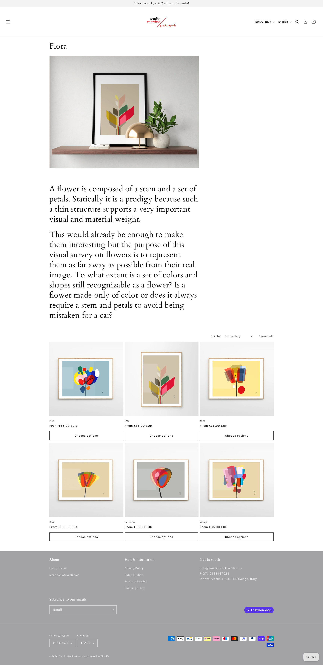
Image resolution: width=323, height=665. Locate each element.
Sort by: (216, 336)
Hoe (52, 420)
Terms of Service (136, 581)
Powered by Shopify (98, 656)
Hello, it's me (58, 568)
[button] (8, 22)
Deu (127, 420)
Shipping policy (135, 588)
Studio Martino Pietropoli (73, 656)
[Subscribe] (112, 609)
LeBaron (130, 522)
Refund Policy (134, 575)
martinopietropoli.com (64, 575)
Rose (52, 522)
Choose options (86, 435)
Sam (202, 420)
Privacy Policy (134, 568)
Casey (203, 522)
